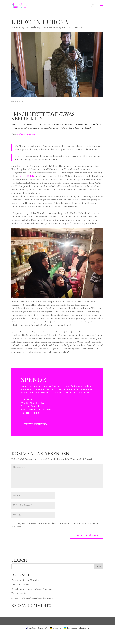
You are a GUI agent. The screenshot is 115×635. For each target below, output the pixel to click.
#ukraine (27, 134)
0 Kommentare (75, 27)
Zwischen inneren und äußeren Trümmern (32, 589)
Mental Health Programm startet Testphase (32, 597)
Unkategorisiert (60, 27)
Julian (17, 27)
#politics (20, 134)
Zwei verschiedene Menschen (26, 580)
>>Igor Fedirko (27, 176)
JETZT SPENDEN (35, 424)
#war (34, 134)
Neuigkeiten (40, 27)
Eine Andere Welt (20, 593)
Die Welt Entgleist (20, 584)
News (49, 27)
